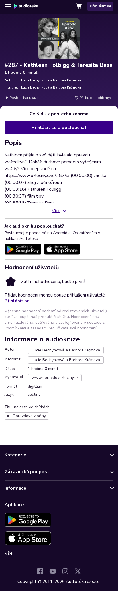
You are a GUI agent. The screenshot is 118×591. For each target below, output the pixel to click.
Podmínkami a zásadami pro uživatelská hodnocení (50, 328)
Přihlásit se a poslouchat (59, 127)
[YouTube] (52, 571)
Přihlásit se (100, 6)
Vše (9, 553)
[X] (77, 571)
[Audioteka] (26, 6)
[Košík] (79, 6)
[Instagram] (65, 571)
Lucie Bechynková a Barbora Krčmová (51, 80)
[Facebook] (40, 571)
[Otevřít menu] (8, 6)
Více (56, 210)
